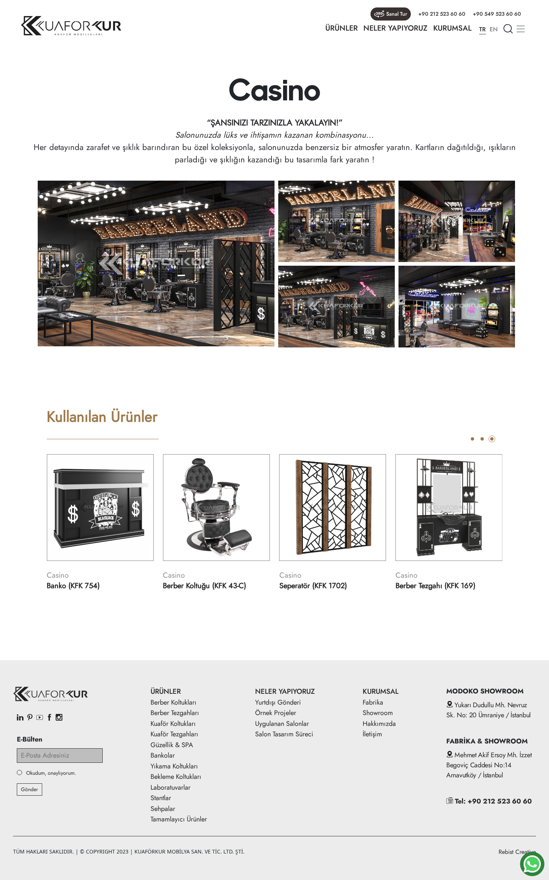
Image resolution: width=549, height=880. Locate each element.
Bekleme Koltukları (176, 776)
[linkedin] (20, 718)
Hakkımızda (379, 723)
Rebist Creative (517, 852)
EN (494, 29)
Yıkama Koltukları (174, 766)
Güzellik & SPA (172, 745)
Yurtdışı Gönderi (278, 702)
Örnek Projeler (275, 713)
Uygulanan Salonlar (282, 723)
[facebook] (49, 718)
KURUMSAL (452, 28)
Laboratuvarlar (170, 787)
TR (482, 29)
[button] (472, 438)
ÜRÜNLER (341, 28)
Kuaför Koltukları (173, 723)
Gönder (29, 789)
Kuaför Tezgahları (174, 734)
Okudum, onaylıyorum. (51, 773)
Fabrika (373, 702)
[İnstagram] (59, 718)
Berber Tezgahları (175, 713)
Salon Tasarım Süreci (284, 734)
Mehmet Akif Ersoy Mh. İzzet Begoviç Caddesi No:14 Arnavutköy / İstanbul (488, 765)
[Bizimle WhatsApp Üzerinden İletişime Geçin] (532, 864)
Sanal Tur (396, 14)
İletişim (372, 734)
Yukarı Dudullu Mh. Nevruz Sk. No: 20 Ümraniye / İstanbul (488, 710)
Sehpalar (163, 809)
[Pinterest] (30, 718)
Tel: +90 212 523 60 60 (492, 801)
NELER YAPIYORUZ (395, 28)
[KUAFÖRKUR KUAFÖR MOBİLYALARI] (71, 25)
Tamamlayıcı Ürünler (179, 819)
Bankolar (163, 755)
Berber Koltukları (173, 702)
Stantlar (161, 798)
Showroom (378, 713)
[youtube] (39, 718)
